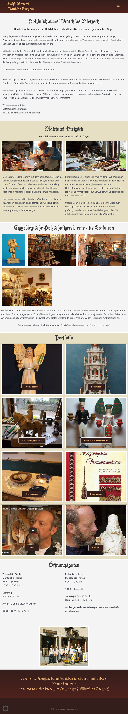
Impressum (60, 709)
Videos (32, 547)
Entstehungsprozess (32, 440)
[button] (118, 6)
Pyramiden (96, 387)
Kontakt (96, 547)
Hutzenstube (32, 494)
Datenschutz (72, 709)
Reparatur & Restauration (96, 440)
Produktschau (32, 387)
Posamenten (96, 494)
